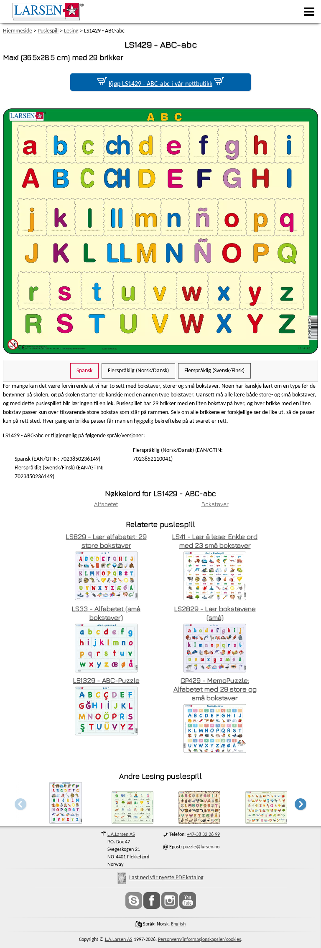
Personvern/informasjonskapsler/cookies (199, 939)
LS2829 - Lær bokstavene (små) (215, 613)
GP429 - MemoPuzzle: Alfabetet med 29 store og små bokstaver (215, 689)
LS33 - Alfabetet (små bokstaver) (106, 613)
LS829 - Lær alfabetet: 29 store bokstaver (106, 540)
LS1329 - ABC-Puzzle (106, 680)
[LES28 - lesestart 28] (132, 821)
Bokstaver (215, 503)
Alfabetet (106, 503)
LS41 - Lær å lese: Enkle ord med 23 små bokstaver (214, 540)
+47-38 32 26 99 (203, 834)
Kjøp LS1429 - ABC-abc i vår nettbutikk (160, 84)
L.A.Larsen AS (121, 834)
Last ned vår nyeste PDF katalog (166, 877)
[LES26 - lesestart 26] (266, 821)
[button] (300, 804)
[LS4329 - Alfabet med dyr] (199, 821)
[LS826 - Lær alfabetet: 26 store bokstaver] (65, 821)
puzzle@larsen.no (201, 847)
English (178, 924)
